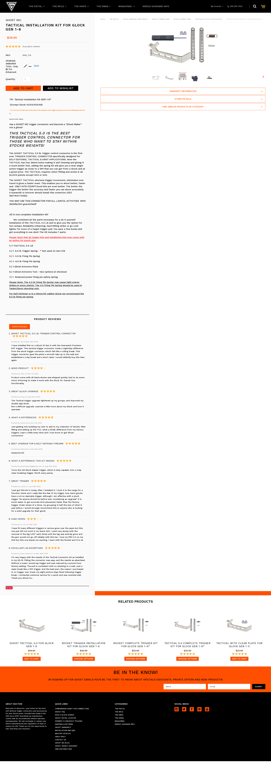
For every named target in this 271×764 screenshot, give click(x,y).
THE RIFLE (58, 6)
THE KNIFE (80, 6)
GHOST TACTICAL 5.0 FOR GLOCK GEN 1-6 (32, 645)
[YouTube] (207, 709)
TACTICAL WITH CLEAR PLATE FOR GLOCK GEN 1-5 (239, 645)
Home (102, 19)
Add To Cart (31, 658)
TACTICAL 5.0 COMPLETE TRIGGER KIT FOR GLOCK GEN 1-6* (187, 645)
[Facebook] (192, 709)
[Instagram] (176, 709)
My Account (216, 6)
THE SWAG (102, 6)
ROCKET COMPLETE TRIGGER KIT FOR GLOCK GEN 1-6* (135, 645)
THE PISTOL (35, 6)
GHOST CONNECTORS (161, 19)
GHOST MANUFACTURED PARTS (135, 19)
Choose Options (83, 658)
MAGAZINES (125, 6)
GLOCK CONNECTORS (182, 19)
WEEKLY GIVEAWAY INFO (156, 6)
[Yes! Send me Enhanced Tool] (25, 65)
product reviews (31, 46)
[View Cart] (263, 6)
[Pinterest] (199, 709)
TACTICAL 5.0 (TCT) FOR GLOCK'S (208, 19)
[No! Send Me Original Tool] (31, 65)
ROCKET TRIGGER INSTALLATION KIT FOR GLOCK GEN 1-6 (83, 645)
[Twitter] (184, 709)
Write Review (19, 327)
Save (10, 588)
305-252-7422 (236, 6)
